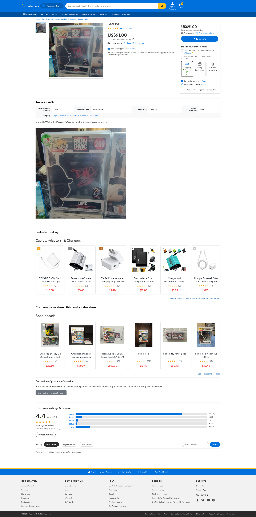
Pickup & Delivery (89, 14)
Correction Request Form (51, 392)
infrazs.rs (131, 48)
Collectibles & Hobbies (67, 19)
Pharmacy (104, 14)
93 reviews (127, 28)
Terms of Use (157, 485)
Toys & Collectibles (49, 19)
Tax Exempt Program (117, 506)
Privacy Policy (158, 489)
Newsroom (25, 494)
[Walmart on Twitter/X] (202, 500)
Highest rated (69, 444)
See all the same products (209, 373)
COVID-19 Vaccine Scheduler (121, 485)
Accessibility (114, 498)
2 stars (71, 424)
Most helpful (86, 444)
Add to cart (200, 38)
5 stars (71, 414)
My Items (126, 14)
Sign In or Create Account (102, 472)
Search (215, 444)
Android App (201, 489)
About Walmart (27, 485)
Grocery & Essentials (69, 14)
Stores (67, 489)
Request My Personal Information (166, 498)
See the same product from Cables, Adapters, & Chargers (195, 298)
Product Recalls (115, 502)
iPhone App (200, 485)
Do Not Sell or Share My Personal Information (171, 502)
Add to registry (209, 89)
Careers (115, 14)
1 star (72, 427)
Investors (25, 498)
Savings (54, 14)
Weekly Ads (163, 472)
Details (203, 84)
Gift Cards (69, 502)
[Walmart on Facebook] (197, 500)
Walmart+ (69, 498)
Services (44, 14)
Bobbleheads (83, 19)
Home (38, 19)
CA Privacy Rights (159, 494)
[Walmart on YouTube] (208, 500)
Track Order (145, 472)
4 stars (71, 417)
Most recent (51, 444)
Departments (31, 14)
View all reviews (45, 434)
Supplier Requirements (30, 506)
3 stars (71, 420)
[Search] (162, 6)
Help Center (126, 472)
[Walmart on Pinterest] (213, 500)
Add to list (191, 89)
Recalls (111, 494)
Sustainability (26, 502)
